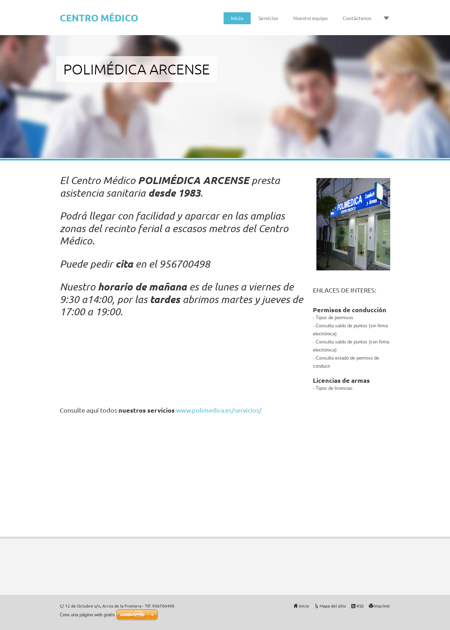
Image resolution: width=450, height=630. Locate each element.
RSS (360, 606)
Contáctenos (357, 18)
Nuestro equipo (310, 18)
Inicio (237, 18)
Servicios (268, 18)
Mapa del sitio (333, 606)
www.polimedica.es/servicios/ (219, 410)
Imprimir (382, 606)
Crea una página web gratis (87, 614)
